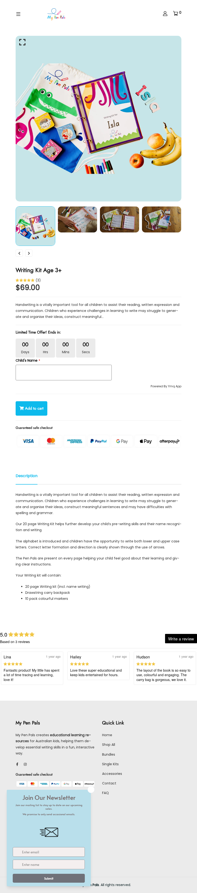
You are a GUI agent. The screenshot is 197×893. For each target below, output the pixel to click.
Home (107, 735)
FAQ (105, 792)
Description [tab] (26, 476)
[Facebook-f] (17, 764)
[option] (98, 118)
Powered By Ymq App (166, 386)
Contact (109, 783)
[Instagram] (25, 764)
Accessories (112, 773)
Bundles (108, 754)
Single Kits (110, 764)
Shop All (108, 744)
